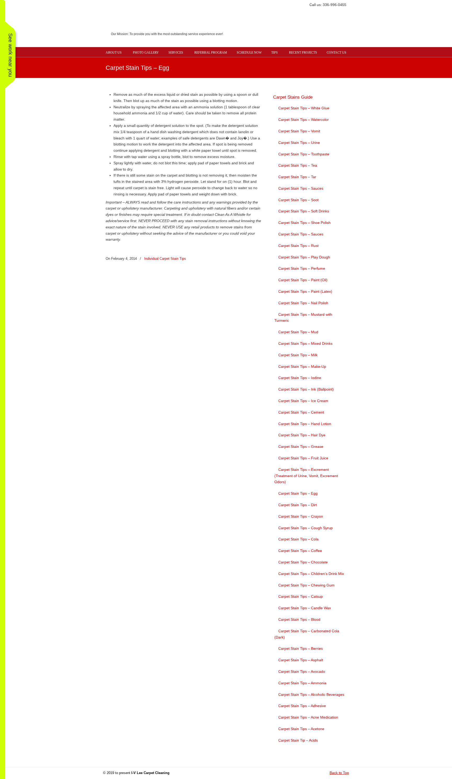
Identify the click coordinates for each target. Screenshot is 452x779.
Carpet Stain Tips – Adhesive (302, 706)
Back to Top (339, 773)
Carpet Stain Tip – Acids (298, 740)
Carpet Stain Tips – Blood (299, 619)
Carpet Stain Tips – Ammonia (302, 683)
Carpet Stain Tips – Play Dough (304, 257)
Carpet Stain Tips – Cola (298, 539)
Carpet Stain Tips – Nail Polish (303, 303)
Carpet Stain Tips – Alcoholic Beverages (311, 694)
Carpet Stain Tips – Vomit (299, 131)
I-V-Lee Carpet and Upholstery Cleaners (231, 27)
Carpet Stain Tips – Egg (298, 493)
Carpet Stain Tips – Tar (297, 177)
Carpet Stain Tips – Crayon (300, 516)
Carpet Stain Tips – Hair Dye (301, 435)
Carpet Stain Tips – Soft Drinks (303, 211)
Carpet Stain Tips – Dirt (297, 505)
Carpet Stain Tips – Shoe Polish (304, 223)
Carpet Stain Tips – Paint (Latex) (305, 291)
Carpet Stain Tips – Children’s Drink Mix (311, 574)
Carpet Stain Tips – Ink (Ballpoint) (306, 389)
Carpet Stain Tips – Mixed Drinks (305, 343)
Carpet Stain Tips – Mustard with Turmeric (303, 317)
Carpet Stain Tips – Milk (298, 355)
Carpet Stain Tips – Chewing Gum (306, 585)
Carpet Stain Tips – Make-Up (302, 366)
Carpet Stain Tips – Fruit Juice (303, 458)
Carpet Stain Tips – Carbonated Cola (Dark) (306, 634)
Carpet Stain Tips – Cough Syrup (305, 528)
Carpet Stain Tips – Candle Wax (304, 608)
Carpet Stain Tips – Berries (300, 648)
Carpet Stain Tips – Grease (300, 446)
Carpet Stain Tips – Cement (301, 412)
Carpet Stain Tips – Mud (298, 332)
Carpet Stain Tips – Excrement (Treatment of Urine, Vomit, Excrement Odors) (306, 475)
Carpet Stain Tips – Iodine (299, 378)
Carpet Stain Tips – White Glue (303, 108)
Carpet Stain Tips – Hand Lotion (304, 424)
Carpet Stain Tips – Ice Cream (303, 401)
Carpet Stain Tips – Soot (298, 200)
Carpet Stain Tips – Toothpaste (303, 154)
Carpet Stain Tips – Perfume (301, 268)
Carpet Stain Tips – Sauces (300, 188)
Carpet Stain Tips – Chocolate (303, 562)
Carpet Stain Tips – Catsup (300, 596)
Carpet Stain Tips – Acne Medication (308, 717)
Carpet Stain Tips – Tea (297, 165)
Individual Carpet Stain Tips (165, 259)
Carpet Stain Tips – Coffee (300, 551)
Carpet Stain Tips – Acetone (301, 729)
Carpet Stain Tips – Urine (299, 142)
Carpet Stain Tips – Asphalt (300, 660)
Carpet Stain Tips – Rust (298, 246)
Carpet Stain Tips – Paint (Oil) (302, 280)
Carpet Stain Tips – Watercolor (303, 119)
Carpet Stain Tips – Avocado (301, 671)
